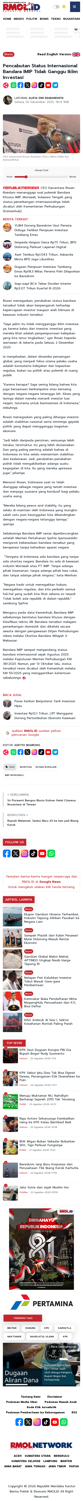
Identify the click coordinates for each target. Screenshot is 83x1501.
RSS (74, 1412)
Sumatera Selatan (25, 1461)
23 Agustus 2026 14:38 (43, 1127)
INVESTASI (26, 767)
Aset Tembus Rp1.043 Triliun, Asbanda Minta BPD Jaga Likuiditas (43, 257)
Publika (23, 1192)
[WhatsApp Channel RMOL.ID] (51, 853)
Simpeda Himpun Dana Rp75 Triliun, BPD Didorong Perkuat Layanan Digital (45, 244)
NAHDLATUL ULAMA (42, 1336)
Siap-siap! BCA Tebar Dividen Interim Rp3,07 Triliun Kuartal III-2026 (42, 286)
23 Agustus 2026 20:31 (42, 1104)
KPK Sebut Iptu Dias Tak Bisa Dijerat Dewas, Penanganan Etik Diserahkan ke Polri (49, 1076)
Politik (22, 1104)
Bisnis (8, 54)
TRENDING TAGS (22, 1318)
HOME (7, 19)
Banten (66, 1461)
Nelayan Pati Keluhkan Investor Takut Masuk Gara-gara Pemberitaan (47, 981)
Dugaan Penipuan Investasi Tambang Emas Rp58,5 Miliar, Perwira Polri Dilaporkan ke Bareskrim (47, 271)
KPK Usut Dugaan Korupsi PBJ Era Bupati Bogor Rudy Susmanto (45, 1052)
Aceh (18, 1456)
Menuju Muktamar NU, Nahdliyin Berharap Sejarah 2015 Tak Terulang (47, 1097)
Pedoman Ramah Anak (61, 1402)
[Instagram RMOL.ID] (24, 853)
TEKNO (56, 19)
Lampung (50, 1461)
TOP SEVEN (14, 1043)
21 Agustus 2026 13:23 (42, 1150)
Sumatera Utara (38, 1456)
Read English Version (54, 54)
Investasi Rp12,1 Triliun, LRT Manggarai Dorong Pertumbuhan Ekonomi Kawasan (44, 715)
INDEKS (19, 19)
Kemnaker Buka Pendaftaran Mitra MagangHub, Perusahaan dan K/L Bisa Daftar (50, 1002)
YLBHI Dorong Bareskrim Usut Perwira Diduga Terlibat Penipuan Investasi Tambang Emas (43, 230)
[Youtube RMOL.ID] (42, 853)
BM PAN (11, 1328)
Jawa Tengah (35, 1466)
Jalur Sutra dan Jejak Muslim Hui (44, 1187)
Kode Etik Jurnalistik (41, 1407)
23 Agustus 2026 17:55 (43, 1173)
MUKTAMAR (14, 1336)
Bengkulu (61, 1456)
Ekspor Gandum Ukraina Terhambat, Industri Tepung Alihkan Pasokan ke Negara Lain (51, 918)
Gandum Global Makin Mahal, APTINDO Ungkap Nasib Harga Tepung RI (47, 960)
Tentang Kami (30, 1397)
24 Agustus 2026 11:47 (43, 1085)
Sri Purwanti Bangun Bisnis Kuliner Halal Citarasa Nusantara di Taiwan (41, 802)
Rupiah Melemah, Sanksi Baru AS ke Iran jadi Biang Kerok (42, 823)
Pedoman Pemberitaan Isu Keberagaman (35, 1412)
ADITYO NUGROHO (27, 745)
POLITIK (31, 19)
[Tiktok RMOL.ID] (33, 853)
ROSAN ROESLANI (46, 767)
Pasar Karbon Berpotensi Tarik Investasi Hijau (44, 703)
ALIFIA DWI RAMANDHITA (46, 98)
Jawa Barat (13, 1466)
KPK (46, 1328)
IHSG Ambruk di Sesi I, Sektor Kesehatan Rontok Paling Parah (48, 1022)
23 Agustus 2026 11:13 (43, 1058)
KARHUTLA (64, 1328)
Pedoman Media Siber (22, 1402)
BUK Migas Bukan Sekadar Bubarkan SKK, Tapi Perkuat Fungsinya (47, 1143)
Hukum (23, 1058)
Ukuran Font (41, 170)
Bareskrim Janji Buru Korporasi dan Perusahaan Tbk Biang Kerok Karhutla (48, 1166)
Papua (74, 1466)
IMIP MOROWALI (14, 775)
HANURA (30, 1328)
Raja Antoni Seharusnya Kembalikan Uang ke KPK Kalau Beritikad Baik (47, 1120)
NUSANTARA (71, 19)
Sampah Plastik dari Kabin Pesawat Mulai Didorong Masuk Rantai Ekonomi (51, 939)
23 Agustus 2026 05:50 (44, 1192)
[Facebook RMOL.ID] (7, 853)
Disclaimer (54, 1397)
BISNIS (44, 19)
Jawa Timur (57, 1466)
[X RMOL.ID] (15, 853)
